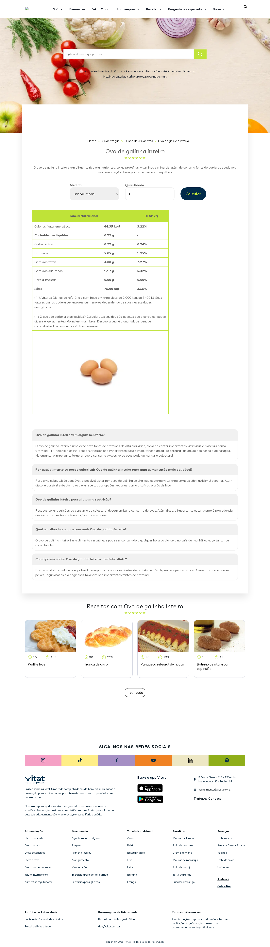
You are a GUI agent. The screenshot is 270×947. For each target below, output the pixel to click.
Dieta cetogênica (35, 852)
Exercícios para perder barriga (90, 874)
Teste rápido (224, 838)
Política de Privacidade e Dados (44, 919)
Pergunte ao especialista (187, 9)
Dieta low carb (34, 838)
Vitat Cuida (100, 9)
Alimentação (110, 141)
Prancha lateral (81, 852)
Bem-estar (77, 9)
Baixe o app (221, 9)
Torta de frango (182, 874)
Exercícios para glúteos (86, 882)
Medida (75, 185)
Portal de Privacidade (38, 926)
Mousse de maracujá (185, 860)
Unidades (223, 867)
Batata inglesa (136, 852)
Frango (131, 882)
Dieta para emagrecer (38, 867)
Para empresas (127, 9)
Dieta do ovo (32, 845)
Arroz (130, 838)
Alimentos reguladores (38, 882)
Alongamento (80, 860)
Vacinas (222, 852)
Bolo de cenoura (183, 845)
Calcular (193, 193)
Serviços (223, 831)
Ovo (129, 860)
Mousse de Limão (183, 838)
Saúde (57, 9)
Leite (130, 867)
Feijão (130, 845)
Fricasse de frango (184, 882)
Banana (132, 874)
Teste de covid (225, 860)
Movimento (80, 831)
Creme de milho (182, 852)
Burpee (76, 845)
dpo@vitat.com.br (109, 926)
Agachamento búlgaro (86, 838)
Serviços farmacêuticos (231, 845)
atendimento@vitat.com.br (214, 789)
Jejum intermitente (36, 874)
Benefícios (153, 9)
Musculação (79, 867)
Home (91, 141)
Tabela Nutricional (140, 831)
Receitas (179, 831)
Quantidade (134, 185)
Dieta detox (32, 860)
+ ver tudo (135, 692)
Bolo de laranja (182, 867)
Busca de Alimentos (139, 141)
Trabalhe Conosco (208, 798)
